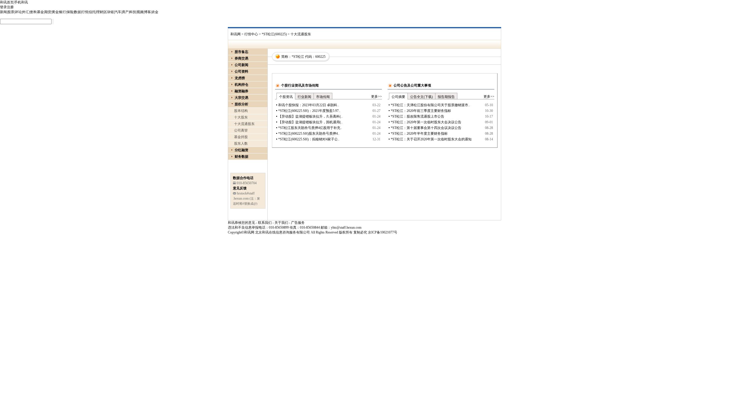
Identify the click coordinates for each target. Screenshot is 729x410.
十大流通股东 (244, 124)
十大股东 (241, 117)
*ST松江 (298, 57)
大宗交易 (241, 98)
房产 (125, 12)
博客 (147, 12)
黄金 (55, 12)
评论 (18, 12)
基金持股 (241, 137)
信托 (92, 12)
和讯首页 (7, 2)
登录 (3, 7)
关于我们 (281, 223)
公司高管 (241, 130)
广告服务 (298, 223)
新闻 (3, 12)
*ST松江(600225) (274, 34)
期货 (47, 12)
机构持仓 (241, 85)
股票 (10, 12)
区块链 (109, 12)
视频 (140, 12)
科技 (132, 12)
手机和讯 (21, 2)
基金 (40, 12)
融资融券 (241, 91)
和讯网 (235, 34)
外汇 (25, 12)
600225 (320, 57)
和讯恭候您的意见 (241, 223)
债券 (33, 12)
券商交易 (241, 58)
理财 (99, 12)
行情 (84, 12)
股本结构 (241, 111)
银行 (62, 12)
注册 (10, 7)
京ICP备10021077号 (382, 232)
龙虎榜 (240, 78)
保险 (70, 12)
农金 (154, 12)
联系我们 (265, 223)
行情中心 (251, 34)
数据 (77, 12)
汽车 (117, 12)
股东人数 (241, 143)
